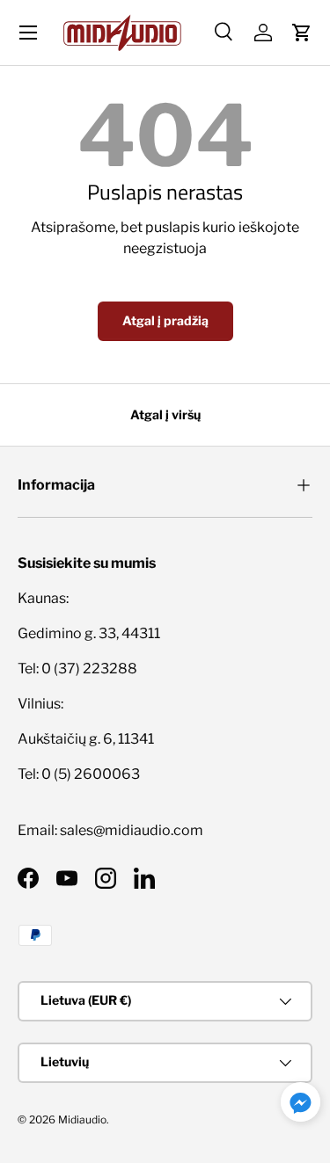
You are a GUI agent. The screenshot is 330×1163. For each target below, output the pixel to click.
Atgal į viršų (165, 414)
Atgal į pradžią (165, 320)
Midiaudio (82, 1119)
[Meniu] (28, 32)
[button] (301, 32)
